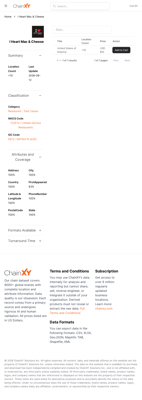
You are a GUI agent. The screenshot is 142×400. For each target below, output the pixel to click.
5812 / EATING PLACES (22, 139)
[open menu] (5, 6)
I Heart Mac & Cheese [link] (31, 16)
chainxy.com (104, 308)
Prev (116, 60)
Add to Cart (121, 50)
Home (7, 16)
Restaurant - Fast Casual (23, 111)
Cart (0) (134, 5)
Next (127, 60)
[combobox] (82, 6)
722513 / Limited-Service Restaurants (25, 125)
